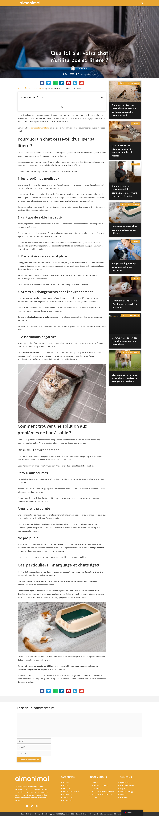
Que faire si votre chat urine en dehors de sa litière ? (124, 230)
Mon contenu (118, 814)
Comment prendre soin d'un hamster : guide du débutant (124, 304)
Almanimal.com (107, 814)
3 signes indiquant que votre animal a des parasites (124, 267)
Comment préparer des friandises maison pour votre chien (124, 341)
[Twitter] (32, 806)
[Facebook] (27, 806)
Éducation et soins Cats (34, 88)
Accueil (20, 88)
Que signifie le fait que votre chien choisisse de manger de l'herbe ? (125, 378)
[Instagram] (37, 806)
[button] (17, 3)
